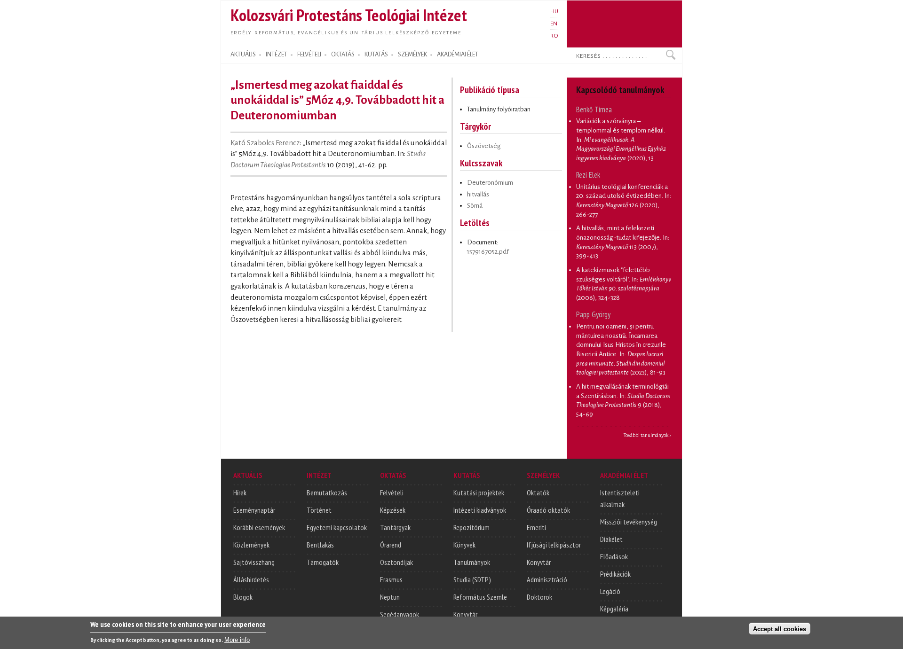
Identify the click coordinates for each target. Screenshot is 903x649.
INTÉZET (276, 54)
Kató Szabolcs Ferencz (265, 143)
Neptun (390, 597)
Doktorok (539, 597)
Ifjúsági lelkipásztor (554, 544)
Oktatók (538, 492)
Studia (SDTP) (472, 579)
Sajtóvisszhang (254, 562)
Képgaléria (614, 608)
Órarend (390, 544)
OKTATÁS (343, 54)
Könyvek (464, 544)
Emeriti (536, 527)
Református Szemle (480, 597)
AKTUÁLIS (243, 54)
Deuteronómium (490, 182)
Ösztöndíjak (396, 562)
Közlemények (251, 544)
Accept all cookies (779, 628)
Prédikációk (615, 574)
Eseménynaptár (254, 510)
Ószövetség (484, 145)
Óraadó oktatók (548, 510)
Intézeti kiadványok (479, 510)
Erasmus (391, 579)
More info (237, 639)
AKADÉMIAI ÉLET (457, 54)
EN (553, 23)
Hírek (239, 492)
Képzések (392, 510)
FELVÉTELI (309, 54)
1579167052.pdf (488, 251)
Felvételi (392, 492)
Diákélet (611, 539)
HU (554, 11)
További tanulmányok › (647, 435)
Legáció (610, 591)
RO (554, 35)
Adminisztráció (547, 579)
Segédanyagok (399, 614)
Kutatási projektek (478, 492)
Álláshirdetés (251, 579)
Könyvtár (465, 614)
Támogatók (323, 562)
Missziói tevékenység (628, 521)
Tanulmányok (471, 562)
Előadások (614, 556)
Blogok (243, 597)
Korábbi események (259, 527)
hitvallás (478, 194)
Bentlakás (320, 544)
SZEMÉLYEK (412, 54)
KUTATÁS (376, 54)
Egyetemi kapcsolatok (337, 527)
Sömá (475, 205)
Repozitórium (471, 527)
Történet (319, 510)
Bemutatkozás (327, 492)
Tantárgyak (395, 527)
